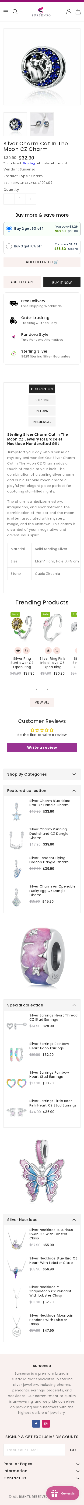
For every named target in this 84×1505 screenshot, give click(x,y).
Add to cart (22, 282)
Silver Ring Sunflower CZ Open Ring (22, 662)
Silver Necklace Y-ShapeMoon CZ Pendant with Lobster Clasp (50, 1291)
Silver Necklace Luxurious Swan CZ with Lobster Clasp (51, 1234)
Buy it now (62, 282)
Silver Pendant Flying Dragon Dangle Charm (49, 860)
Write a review (42, 747)
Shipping (28, 163)
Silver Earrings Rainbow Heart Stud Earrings (49, 1074)
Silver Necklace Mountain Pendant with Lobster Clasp (51, 1319)
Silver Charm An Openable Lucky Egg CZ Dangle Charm (52, 890)
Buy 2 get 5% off (28, 228)
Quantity (11, 189)
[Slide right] (47, 689)
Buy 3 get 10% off (28, 246)
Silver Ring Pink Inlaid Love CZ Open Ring (52, 662)
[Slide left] (37, 689)
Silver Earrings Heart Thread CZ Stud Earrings (53, 1017)
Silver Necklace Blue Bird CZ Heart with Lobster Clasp (53, 1260)
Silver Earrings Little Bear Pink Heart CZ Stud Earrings (53, 1103)
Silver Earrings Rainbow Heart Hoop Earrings (49, 1046)
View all (42, 702)
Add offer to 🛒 (42, 262)
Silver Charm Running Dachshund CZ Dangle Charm (48, 833)
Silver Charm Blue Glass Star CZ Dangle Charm (50, 803)
